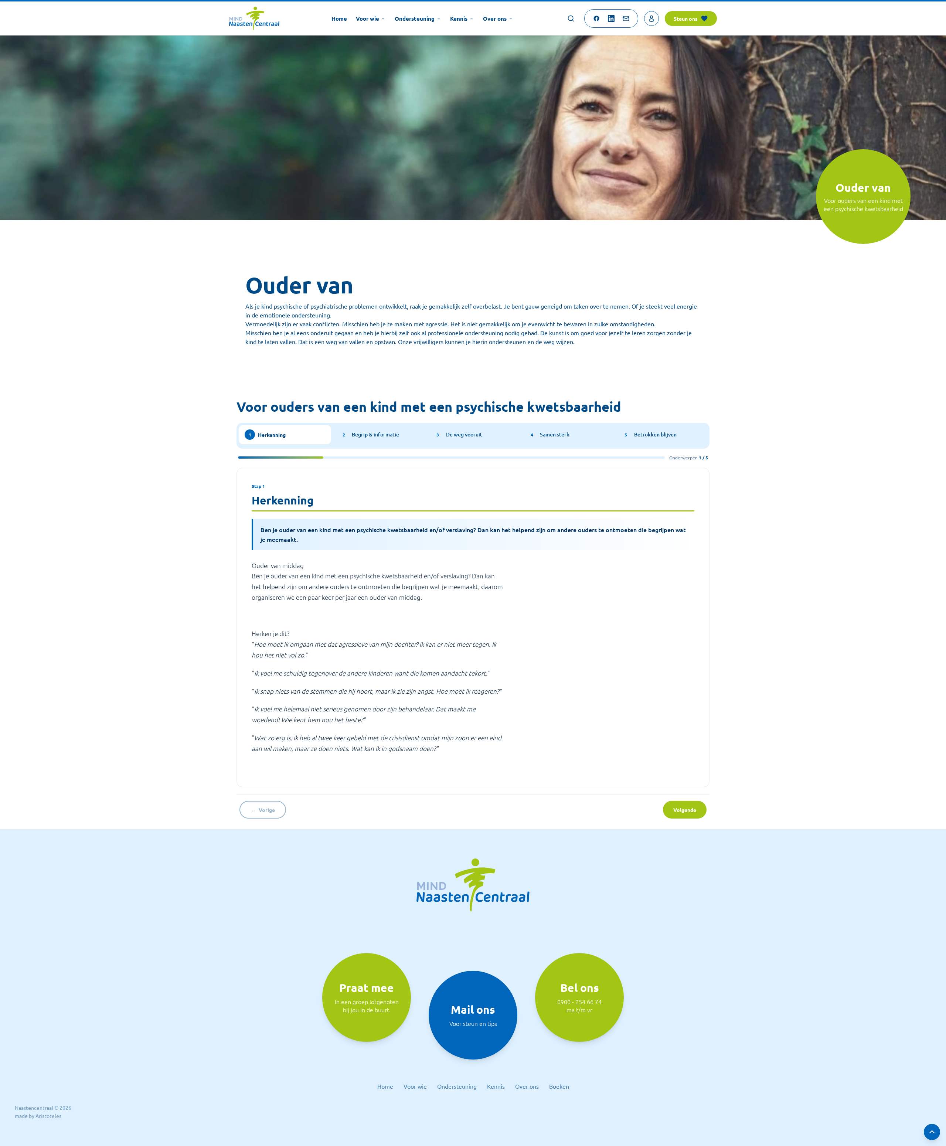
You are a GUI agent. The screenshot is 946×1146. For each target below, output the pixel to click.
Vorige (263, 809)
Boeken (559, 1086)
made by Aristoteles (38, 1115)
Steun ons (686, 18)
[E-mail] (626, 18)
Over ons (495, 18)
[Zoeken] (571, 18)
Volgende (684, 809)
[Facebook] (596, 18)
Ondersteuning (415, 18)
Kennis (458, 18)
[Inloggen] (651, 18)
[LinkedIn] (611, 18)
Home (339, 18)
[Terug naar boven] (932, 1132)
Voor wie (367, 18)
